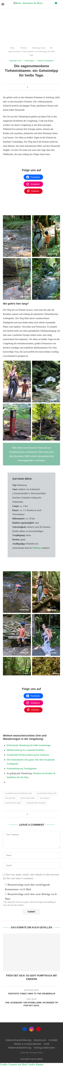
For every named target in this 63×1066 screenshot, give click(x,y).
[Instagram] (31, 1029)
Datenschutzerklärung (18, 1040)
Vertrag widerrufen (44, 1047)
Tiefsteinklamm (27, 798)
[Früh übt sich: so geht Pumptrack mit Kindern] (31, 952)
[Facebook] (24, 1029)
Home (12, 48)
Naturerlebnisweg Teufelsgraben (22, 768)
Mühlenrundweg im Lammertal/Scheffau (25, 750)
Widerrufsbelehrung (19, 1047)
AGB (46, 1043)
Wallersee (37, 548)
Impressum (39, 1040)
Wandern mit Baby (13, 803)
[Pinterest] (38, 1029)
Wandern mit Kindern (36, 803)
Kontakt (53, 1040)
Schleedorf (10, 798)
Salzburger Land (38, 48)
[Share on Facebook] (31, 87)
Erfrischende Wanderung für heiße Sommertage (29, 745)
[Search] (60, 4)
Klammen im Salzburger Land (18, 793)
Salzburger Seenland (46, 793)
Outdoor (24, 48)
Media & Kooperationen (27, 1043)
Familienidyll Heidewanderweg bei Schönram (28, 755)
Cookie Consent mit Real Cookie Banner (22, 1064)
